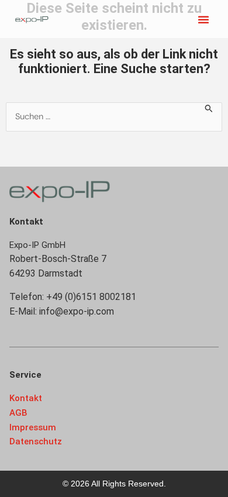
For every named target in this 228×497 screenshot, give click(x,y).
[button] (203, 19)
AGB (18, 413)
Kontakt (25, 398)
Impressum (32, 427)
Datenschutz (35, 441)
